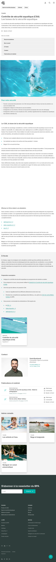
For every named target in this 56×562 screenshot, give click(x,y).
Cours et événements (33, 525)
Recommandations (9, 39)
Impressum (3, 553)
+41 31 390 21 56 (35, 366)
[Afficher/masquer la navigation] (54, 2)
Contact (6, 50)
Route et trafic (5, 508)
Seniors (30, 510)
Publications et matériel (10, 54)
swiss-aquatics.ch (9, 225)
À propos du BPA (5, 522)
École (26, 7)
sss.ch (5, 228)
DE (2, 545)
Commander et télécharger (34, 522)
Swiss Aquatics (10, 308)
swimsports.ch (8, 222)
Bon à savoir (7, 43)
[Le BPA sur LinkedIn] (2, 559)
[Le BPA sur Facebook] (4, 559)
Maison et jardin (5, 512)
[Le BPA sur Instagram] (7, 559)
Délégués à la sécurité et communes (36, 533)
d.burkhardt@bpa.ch (35, 364)
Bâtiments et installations (8, 514)
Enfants (20, 7)
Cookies (13, 551)
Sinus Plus (3, 531)
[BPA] (3, 3)
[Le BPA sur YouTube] (9, 559)
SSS (8, 305)
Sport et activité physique (8, 7)
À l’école (6, 46)
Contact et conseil (32, 536)
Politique (3, 528)
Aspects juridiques (32, 531)
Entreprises (31, 514)
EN (9, 545)
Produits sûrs (31, 528)
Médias (3, 525)
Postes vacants (4, 536)
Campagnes (4, 533)
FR (4, 545)
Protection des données (5, 551)
